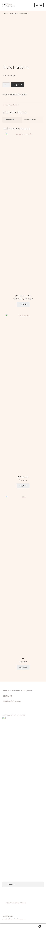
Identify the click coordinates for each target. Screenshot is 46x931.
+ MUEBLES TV (13, 14)
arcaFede (22, 715)
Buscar (23, 927)
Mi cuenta (7, 927)
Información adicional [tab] (10, 105)
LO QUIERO (23, 304)
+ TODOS (23, 94)
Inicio (6, 14)
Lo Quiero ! (18, 85)
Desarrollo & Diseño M (10, 715)
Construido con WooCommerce (13, 919)
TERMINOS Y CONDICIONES (15, 903)
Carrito (35, 925)
